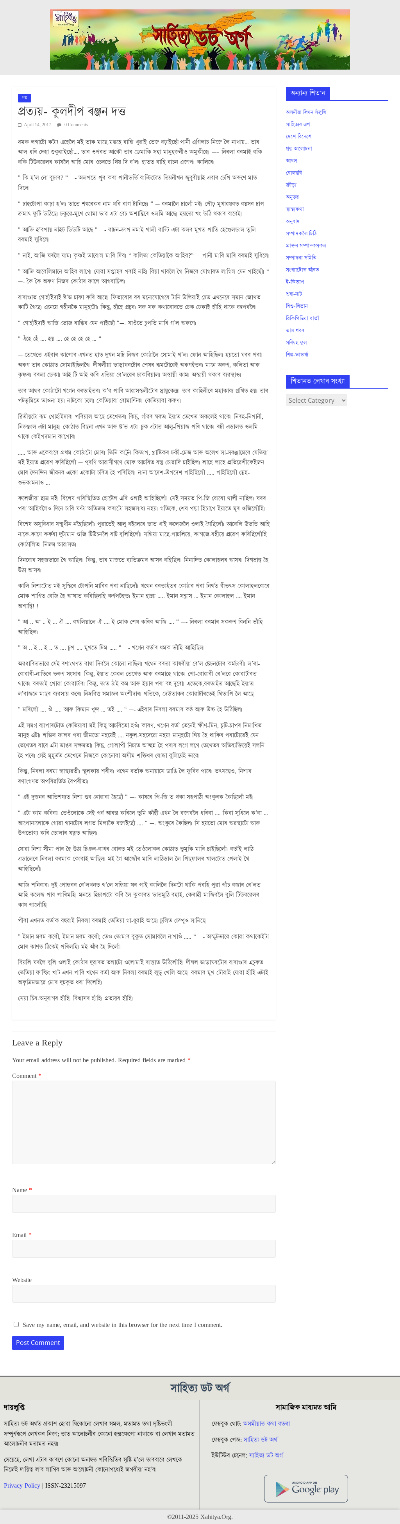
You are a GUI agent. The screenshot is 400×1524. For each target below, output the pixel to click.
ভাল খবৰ (295, 331)
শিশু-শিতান (297, 306)
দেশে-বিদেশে (298, 137)
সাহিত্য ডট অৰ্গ (260, 1440)
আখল (291, 161)
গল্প (24, 98)
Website (22, 1280)
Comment (26, 1076)
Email (22, 1235)
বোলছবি (294, 173)
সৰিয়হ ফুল (296, 343)
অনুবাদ (293, 222)
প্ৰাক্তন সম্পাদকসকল (306, 246)
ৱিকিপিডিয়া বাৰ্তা (302, 319)
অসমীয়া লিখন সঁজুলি (306, 113)
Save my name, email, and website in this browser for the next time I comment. (122, 1325)
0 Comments (75, 125)
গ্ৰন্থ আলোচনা (299, 149)
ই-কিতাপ (295, 282)
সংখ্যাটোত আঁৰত (302, 270)
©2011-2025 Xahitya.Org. (200, 1517)
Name (22, 1190)
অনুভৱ (292, 197)
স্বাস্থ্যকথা (295, 209)
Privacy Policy (22, 1485)
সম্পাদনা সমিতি (301, 258)
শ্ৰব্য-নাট (294, 294)
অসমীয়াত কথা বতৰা (267, 1424)
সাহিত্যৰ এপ (298, 125)
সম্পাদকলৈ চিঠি (301, 234)
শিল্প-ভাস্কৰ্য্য (297, 355)
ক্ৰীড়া (291, 185)
